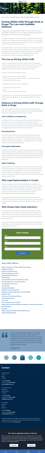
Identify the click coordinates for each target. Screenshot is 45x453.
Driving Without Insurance (9, 283)
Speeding (4, 308)
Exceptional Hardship (8, 288)
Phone (6, 246)
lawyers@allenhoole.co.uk (8, 384)
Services (7, 17)
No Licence (5, 300)
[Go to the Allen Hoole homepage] (22, 1)
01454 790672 (12, 397)
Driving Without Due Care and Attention (14, 281)
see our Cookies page (20, 440)
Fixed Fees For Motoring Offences (11, 296)
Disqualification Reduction (10, 275)
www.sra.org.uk (16, 421)
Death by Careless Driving (9, 271)
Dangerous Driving (7, 269)
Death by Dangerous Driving (10, 273)
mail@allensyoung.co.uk (7, 399)
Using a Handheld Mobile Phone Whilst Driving (16, 310)
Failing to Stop (6, 294)
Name (6, 235)
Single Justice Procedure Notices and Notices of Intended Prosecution (22, 304)
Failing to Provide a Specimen (10, 290)
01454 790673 (12, 382)
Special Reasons (6, 306)
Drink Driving (6, 277)
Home (3, 17)
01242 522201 (6, 395)
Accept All (13, 445)
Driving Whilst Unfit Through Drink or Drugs (15, 279)
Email (6, 241)
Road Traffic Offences (14, 17)
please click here (14, 441)
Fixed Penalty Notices (8, 298)
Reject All (31, 445)
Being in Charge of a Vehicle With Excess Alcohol (16, 267)
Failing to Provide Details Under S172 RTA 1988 (16, 292)
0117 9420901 (6, 380)
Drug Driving (5, 286)
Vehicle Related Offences (9, 313)
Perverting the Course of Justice (11, 302)
